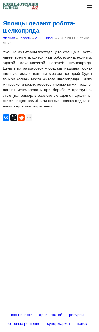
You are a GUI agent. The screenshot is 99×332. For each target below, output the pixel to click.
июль (50, 38)
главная (9, 38)
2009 (39, 38)
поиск (82, 323)
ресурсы (76, 314)
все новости (21, 314)
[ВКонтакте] (6, 117)
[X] (13, 117)
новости (25, 38)
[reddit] (21, 117)
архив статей (50, 314)
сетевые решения (24, 323)
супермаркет (58, 323)
